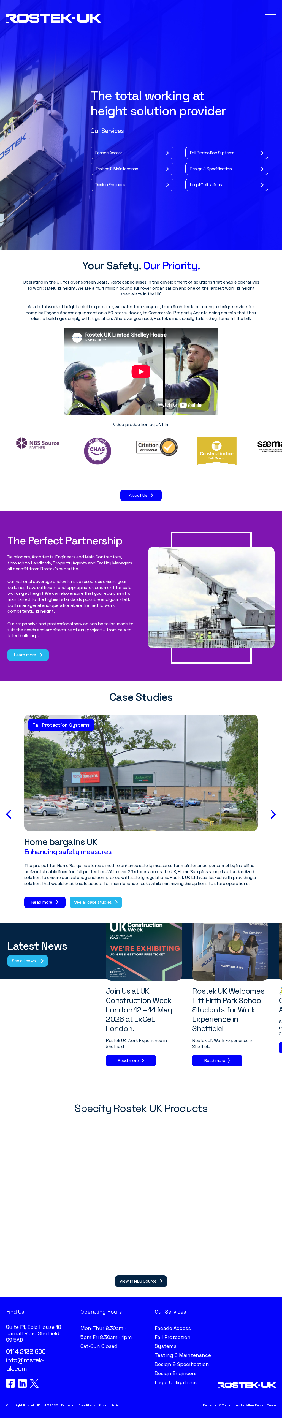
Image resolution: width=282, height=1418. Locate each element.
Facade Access (108, 153)
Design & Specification (211, 169)
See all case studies (93, 902)
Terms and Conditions (78, 1405)
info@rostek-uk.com (25, 1364)
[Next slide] (273, 814)
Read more (41, 902)
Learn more (25, 655)
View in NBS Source (138, 1281)
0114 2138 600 (25, 1351)
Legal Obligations (206, 185)
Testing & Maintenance (116, 169)
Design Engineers (110, 185)
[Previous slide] (8, 814)
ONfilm (162, 424)
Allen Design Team (261, 1405)
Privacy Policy (110, 1405)
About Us (138, 495)
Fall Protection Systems (212, 153)
